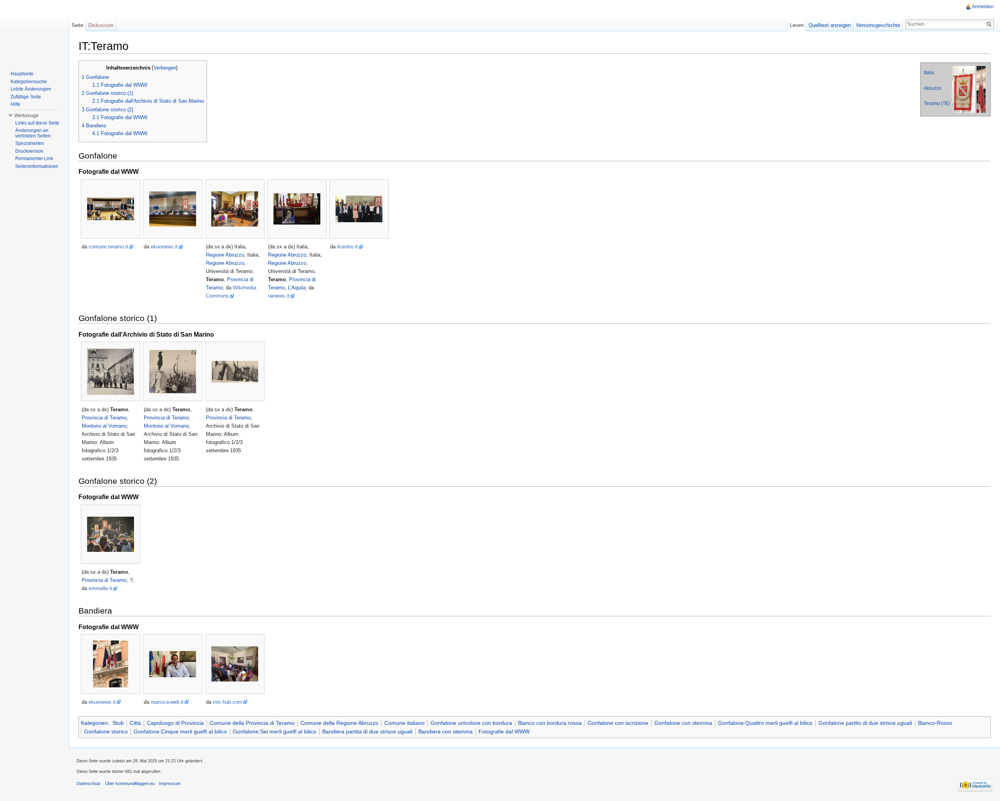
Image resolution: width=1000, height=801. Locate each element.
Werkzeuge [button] (26, 115)
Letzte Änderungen (31, 89)
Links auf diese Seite (37, 123)
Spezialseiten (29, 143)
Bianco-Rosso (935, 723)
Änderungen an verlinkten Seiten (33, 133)
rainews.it (278, 296)
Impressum (169, 783)
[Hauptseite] (34, 31)
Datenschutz (89, 783)
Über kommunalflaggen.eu (130, 783)
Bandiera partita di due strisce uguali (367, 731)
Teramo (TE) (937, 103)
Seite (77, 25)
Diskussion (100, 25)
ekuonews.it (164, 247)
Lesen (797, 25)
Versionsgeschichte (878, 25)
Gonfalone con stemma (683, 723)
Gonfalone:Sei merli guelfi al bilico (274, 731)
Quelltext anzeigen (830, 25)
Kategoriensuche (29, 81)
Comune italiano (404, 723)
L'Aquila (296, 288)
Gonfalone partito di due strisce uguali (865, 723)
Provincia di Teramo (104, 418)
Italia (929, 72)
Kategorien (94, 723)
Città (135, 723)
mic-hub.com (227, 702)
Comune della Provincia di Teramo (252, 723)
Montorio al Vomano (104, 426)
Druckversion (29, 151)
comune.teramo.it (108, 247)
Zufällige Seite (26, 97)
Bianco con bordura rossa (550, 723)
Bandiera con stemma (445, 731)
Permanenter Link (34, 158)
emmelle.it (100, 588)
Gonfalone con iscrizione (618, 723)
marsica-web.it (167, 702)
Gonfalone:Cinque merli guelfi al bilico (180, 731)
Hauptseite (22, 74)
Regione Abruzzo (225, 255)
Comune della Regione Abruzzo (339, 723)
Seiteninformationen (36, 166)
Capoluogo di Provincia (175, 723)
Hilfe (15, 104)
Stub (118, 723)
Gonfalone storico (106, 731)
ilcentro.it (347, 247)
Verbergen (165, 68)
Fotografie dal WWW (504, 731)
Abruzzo (932, 88)
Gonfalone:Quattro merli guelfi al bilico (765, 723)
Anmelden (983, 6)
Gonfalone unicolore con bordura (471, 723)
